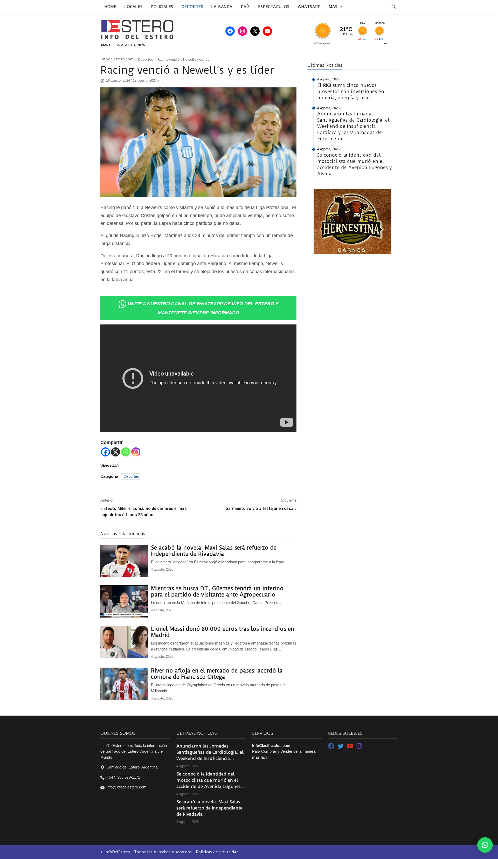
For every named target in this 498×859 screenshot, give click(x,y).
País (245, 6)
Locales (133, 6)
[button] (485, 845)
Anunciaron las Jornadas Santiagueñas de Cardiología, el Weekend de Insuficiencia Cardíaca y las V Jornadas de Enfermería (210, 752)
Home (110, 6)
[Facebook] (105, 451)
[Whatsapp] (125, 451)
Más (333, 6)
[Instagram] (135, 451)
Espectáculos (273, 6)
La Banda (221, 6)
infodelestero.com (117, 59)
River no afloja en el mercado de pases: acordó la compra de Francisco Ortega (217, 674)
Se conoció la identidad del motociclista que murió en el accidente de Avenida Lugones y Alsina (210, 780)
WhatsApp (309, 6)
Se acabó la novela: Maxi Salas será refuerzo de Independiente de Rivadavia (213, 551)
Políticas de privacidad (217, 852)
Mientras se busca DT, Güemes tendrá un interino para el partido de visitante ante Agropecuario (217, 591)
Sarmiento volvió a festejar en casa (259, 508)
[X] (115, 451)
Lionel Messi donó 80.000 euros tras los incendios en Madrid (222, 632)
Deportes (192, 6)
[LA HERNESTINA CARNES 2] (352, 221)
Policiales (162, 6)
